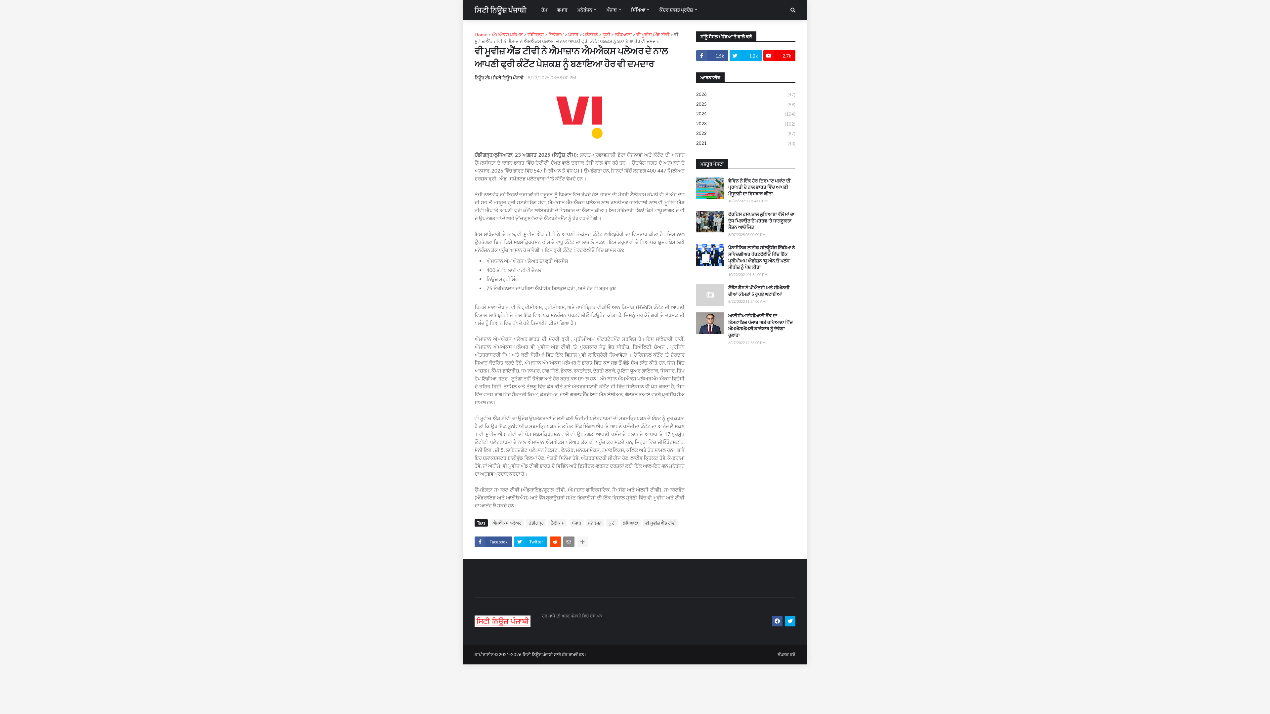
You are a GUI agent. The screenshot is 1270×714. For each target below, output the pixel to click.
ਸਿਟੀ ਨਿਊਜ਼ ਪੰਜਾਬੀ (501, 9)
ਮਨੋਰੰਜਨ (595, 523)
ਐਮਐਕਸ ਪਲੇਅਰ (507, 523)
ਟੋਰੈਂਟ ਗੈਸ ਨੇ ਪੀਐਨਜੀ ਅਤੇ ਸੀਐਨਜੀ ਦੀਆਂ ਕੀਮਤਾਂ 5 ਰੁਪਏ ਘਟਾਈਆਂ (758, 291)
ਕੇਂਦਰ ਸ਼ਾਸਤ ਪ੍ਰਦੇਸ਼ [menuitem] (676, 10)
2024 (745, 114)
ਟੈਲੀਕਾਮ (558, 523)
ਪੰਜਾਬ (576, 523)
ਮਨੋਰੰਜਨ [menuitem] (584, 10)
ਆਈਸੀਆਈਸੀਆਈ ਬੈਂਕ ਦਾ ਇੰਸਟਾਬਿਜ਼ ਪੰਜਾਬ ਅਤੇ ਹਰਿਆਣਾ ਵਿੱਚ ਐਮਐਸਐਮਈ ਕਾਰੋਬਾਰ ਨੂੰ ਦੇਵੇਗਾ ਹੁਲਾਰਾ (760, 325)
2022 (745, 133)
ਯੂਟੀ (612, 523)
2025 (745, 104)
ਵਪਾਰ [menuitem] (562, 10)
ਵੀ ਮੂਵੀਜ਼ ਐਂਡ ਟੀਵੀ (660, 523)
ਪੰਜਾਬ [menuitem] (612, 10)
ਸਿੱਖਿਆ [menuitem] (638, 10)
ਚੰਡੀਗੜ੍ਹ (536, 523)
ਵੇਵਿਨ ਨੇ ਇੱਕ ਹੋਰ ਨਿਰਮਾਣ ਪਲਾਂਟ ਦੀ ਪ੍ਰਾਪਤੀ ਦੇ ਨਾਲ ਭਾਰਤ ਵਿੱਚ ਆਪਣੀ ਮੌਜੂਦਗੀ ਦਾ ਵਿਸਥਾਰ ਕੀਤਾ (759, 187)
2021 (745, 143)
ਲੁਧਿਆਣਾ (630, 523)
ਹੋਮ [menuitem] (544, 10)
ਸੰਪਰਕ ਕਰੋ (786, 654)
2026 (745, 94)
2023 (745, 124)
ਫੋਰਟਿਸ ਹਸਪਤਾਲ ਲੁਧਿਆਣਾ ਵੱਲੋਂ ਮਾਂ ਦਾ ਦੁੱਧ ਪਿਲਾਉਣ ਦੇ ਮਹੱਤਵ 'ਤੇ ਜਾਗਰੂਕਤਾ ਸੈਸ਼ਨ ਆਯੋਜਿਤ (761, 220)
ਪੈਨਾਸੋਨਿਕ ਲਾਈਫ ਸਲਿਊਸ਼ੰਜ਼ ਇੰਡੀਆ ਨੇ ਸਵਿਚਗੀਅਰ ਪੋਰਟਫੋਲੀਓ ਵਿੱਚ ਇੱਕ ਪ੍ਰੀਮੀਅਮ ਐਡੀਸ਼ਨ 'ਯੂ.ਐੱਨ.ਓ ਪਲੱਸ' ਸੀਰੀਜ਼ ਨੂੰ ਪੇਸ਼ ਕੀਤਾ (761, 257)
